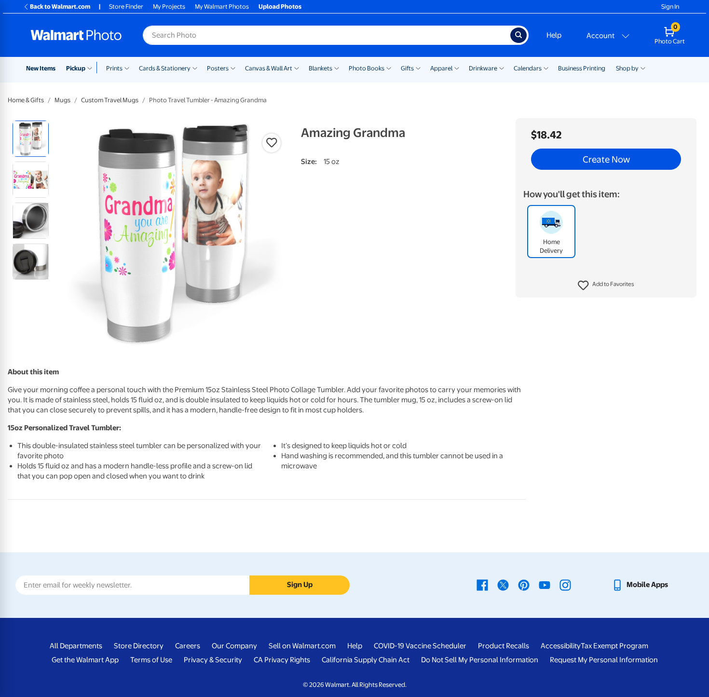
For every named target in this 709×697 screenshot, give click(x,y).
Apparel (441, 68)
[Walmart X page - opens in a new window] (503, 584)
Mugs (62, 100)
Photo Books (366, 68)
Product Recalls (503, 646)
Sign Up (300, 584)
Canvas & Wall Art (268, 68)
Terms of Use (151, 660)
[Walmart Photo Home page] (76, 35)
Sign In (670, 6)
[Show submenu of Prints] (127, 67)
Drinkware (483, 68)
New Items (40, 68)
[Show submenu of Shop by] (643, 67)
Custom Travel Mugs (109, 100)
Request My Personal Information (604, 660)
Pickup (75, 68)
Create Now (606, 159)
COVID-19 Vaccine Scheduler (420, 646)
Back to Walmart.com (60, 6)
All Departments (76, 646)
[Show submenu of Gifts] (418, 67)
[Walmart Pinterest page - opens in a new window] (524, 584)
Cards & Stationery (165, 68)
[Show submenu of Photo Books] (389, 67)
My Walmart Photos (222, 6)
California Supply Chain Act (365, 660)
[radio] (31, 139)
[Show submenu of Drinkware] (501, 67)
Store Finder (126, 6)
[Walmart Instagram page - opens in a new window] (565, 584)
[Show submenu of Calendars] (546, 67)
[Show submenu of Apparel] (457, 67)
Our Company (234, 646)
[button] (606, 285)
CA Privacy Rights (282, 660)
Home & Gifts (26, 100)
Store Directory (139, 646)
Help (553, 35)
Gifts (407, 68)
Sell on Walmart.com (302, 646)
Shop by (627, 68)
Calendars (528, 68)
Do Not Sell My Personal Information (479, 660)
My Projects (169, 6)
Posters (218, 68)
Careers (187, 646)
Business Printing (581, 68)
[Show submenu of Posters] (233, 67)
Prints (114, 68)
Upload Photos (280, 6)
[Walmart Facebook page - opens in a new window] (482, 584)
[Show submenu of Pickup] (92, 67)
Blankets (320, 68)
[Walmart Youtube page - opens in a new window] (544, 584)
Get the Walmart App (85, 660)
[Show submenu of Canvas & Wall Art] (297, 67)
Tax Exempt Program (614, 646)
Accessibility (561, 646)
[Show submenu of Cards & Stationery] (195, 67)
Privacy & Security (213, 660)
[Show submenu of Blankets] (337, 67)
